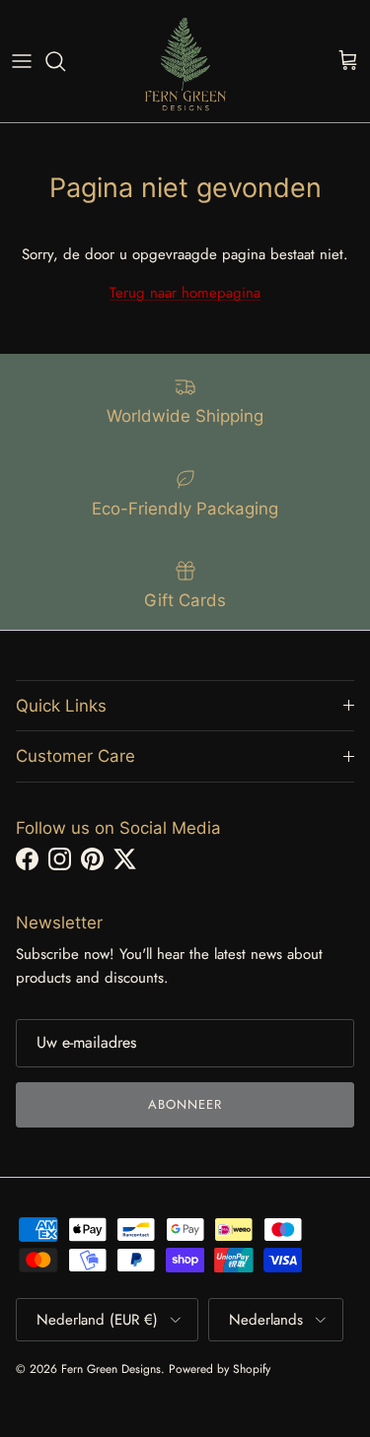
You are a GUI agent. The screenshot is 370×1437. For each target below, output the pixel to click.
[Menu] (21, 61)
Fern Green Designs (111, 1369)
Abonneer (185, 1104)
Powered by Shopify (219, 1369)
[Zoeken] (65, 61)
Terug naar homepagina (185, 293)
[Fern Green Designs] (185, 61)
